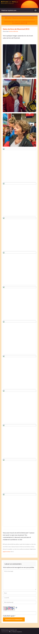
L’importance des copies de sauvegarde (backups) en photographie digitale (19, 22)
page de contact (6, 551)
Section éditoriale (13, 31)
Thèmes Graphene (17, 631)
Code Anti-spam (8, 616)
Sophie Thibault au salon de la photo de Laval (20, 18)
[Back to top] (34, 629)
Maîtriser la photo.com (8, 10)
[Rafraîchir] (16, 607)
